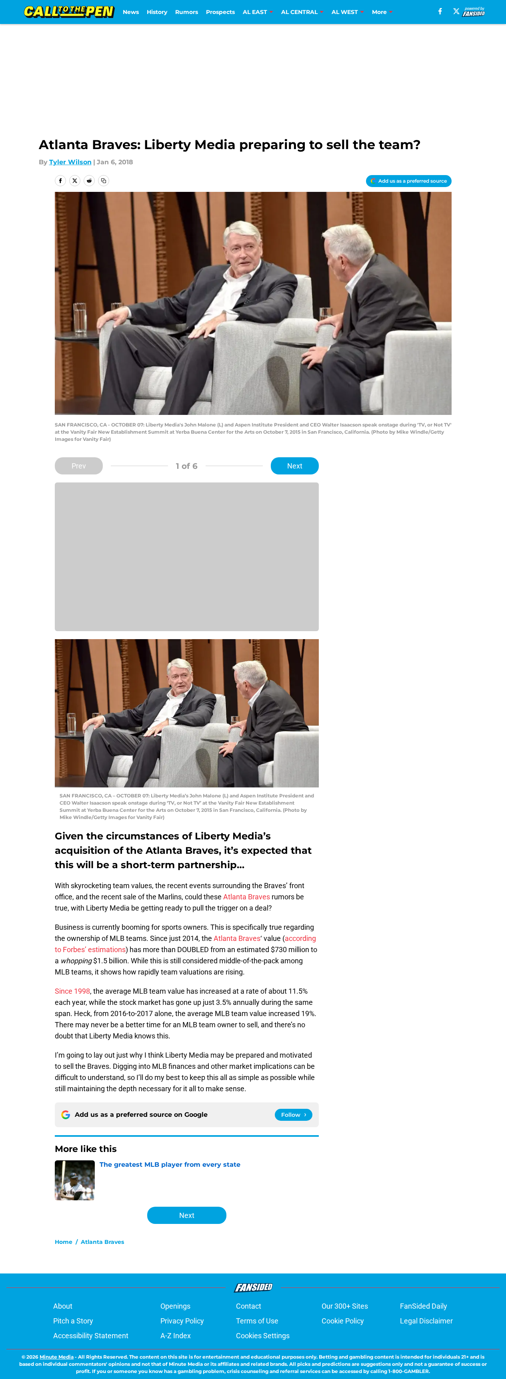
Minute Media (57, 1357)
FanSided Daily (423, 1306)
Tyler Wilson (70, 162)
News (131, 12)
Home (63, 1241)
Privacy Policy (182, 1321)
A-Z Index (175, 1335)
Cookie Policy (343, 1321)
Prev (79, 466)
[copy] (103, 180)
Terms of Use (257, 1321)
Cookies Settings (263, 1335)
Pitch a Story (73, 1321)
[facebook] (440, 11)
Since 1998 (72, 991)
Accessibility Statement (90, 1335)
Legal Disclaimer (426, 1321)
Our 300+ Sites (345, 1306)
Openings (175, 1306)
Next (294, 466)
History (157, 12)
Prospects (220, 12)
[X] (456, 11)
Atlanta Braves (246, 897)
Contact (248, 1306)
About (62, 1306)
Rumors (186, 12)
